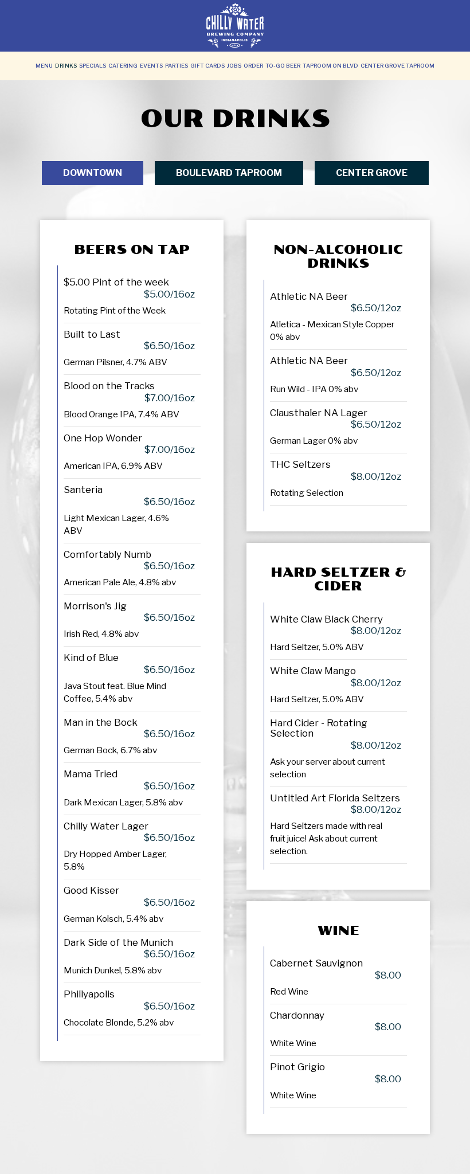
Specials (92, 65)
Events (151, 65)
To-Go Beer (282, 65)
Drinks (66, 65)
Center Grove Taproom (397, 65)
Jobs (234, 65)
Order (253, 65)
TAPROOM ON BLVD (330, 65)
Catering (123, 65)
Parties (176, 65)
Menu (44, 65)
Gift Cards (207, 65)
